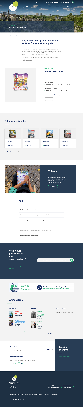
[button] (73, 2)
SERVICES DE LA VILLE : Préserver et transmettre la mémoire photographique (60, 81)
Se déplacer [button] (38, 7)
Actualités (47, 2)
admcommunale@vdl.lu (55, 387)
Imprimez (25, 35)
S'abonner (49, 99)
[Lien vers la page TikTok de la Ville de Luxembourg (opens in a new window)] (24, 363)
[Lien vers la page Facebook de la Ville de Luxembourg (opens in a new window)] (11, 363)
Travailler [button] (59, 7)
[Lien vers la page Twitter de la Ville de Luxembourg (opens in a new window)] (14, 363)
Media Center (56, 2)
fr (40, 2)
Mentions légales (46, 394)
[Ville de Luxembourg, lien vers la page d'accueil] (13, 10)
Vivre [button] (49, 7)
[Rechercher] (71, 260)
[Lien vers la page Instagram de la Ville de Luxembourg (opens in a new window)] (16, 363)
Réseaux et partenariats (33, 394)
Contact (62, 2)
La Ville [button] (27, 7)
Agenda (52, 2)
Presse (26, 394)
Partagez (18, 35)
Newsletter (67, 2)
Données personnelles (54, 394)
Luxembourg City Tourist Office (16, 394)
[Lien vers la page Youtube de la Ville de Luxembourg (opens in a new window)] (19, 363)
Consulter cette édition (52, 94)
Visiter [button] (69, 7)
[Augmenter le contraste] (36, 2)
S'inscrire (48, 349)
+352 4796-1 (52, 385)
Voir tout (50, 333)
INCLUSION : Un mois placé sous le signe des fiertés (57, 84)
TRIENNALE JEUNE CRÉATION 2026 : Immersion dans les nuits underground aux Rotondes (60, 87)
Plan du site (40, 394)
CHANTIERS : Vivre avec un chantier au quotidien (57, 90)
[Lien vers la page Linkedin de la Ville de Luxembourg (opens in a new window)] (22, 363)
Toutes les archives (11, 151)
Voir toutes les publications (63, 315)
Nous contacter (67, 387)
